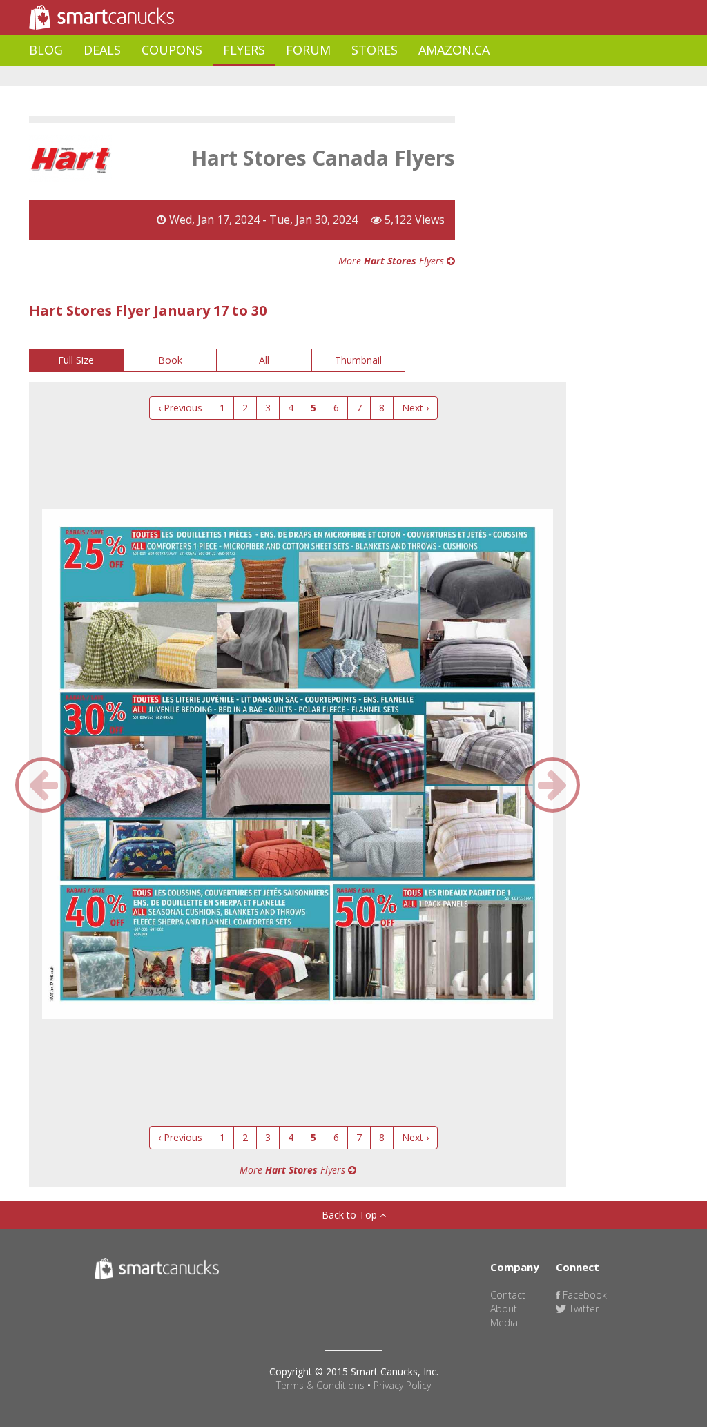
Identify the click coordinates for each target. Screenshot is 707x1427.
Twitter (582, 1308)
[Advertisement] (280, 76)
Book (170, 360)
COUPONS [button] (172, 49)
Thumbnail (358, 360)
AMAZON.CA (454, 49)
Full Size (76, 360)
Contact (507, 1294)
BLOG (46, 49)
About (503, 1308)
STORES (374, 49)
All (264, 360)
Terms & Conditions (320, 1385)
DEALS (102, 49)
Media (504, 1322)
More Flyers (392, 260)
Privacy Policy (402, 1385)
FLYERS (244, 49)
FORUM (308, 49)
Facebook (583, 1294)
